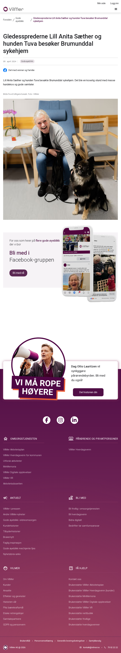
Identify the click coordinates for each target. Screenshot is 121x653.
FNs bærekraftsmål (13, 607)
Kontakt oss (75, 579)
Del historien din (88, 392)
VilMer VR (8, 478)
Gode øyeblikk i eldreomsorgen (19, 520)
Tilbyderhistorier (11, 531)
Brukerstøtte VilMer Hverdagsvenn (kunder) (91, 590)
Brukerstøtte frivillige (79, 619)
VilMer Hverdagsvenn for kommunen (22, 455)
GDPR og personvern (14, 624)
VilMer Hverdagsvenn (80, 449)
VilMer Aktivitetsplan (13, 449)
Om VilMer (8, 579)
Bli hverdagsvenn (78, 514)
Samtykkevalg (95, 641)
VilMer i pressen (11, 508)
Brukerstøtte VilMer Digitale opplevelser (90, 601)
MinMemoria (9, 466)
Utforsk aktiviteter (12, 461)
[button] (116, 9)
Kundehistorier (11, 525)
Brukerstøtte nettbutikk (81, 613)
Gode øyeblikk (27, 61)
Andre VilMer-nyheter (14, 514)
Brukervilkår (25, 641)
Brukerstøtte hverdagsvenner (84, 624)
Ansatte (7, 590)
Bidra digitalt (75, 520)
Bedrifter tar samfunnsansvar (84, 525)
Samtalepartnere (12, 619)
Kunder (7, 584)
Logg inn (114, 3)
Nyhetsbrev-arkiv (12, 554)
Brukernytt (8, 537)
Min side (101, 3)
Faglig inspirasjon (12, 542)
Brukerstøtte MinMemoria (82, 596)
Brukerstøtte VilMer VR (80, 607)
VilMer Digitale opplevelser (17, 472)
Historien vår (9, 601)
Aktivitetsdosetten (13, 483)
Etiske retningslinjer (13, 613)
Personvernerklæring (44, 641)
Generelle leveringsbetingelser (71, 641)
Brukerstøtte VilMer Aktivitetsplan (86, 584)
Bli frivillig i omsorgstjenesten (84, 508)
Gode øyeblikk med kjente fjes (19, 548)
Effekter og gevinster (14, 596)
